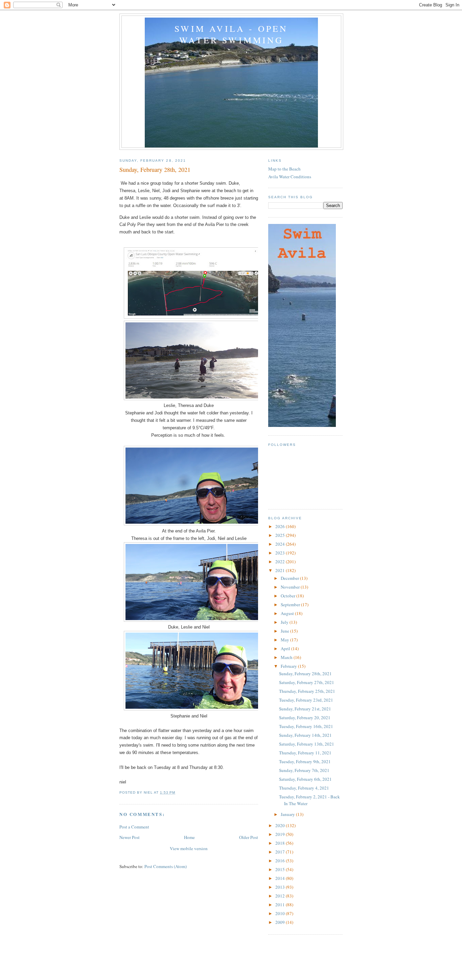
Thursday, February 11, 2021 (305, 753)
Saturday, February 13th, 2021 (306, 744)
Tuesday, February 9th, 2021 (305, 761)
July (285, 622)
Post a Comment (134, 827)
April (286, 648)
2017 (280, 852)
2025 (280, 535)
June (285, 631)
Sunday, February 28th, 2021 (305, 673)
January (288, 814)
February (289, 666)
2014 (280, 878)
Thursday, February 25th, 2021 (307, 691)
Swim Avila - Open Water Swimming (231, 34)
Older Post (248, 837)
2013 (280, 887)
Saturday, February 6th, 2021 (305, 779)
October (288, 596)
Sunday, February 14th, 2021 (305, 735)
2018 (280, 843)
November (291, 587)
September (291, 604)
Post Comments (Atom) (165, 866)
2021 (280, 570)
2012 (280, 896)
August (288, 613)
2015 (280, 869)
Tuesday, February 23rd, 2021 (306, 700)
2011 (280, 905)
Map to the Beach (284, 169)
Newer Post (129, 837)
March (287, 657)
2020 (280, 825)
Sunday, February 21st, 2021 (305, 709)
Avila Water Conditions (289, 177)
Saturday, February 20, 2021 (304, 717)
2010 (280, 913)
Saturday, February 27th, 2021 (306, 682)
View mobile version (189, 848)
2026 (280, 526)
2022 (280, 562)
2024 (280, 544)
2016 (280, 861)
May (285, 640)
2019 (280, 834)
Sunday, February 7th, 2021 (304, 770)
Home (189, 837)
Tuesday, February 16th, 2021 (306, 726)
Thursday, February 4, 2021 (304, 788)
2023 (280, 553)
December (290, 578)
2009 (280, 922)
